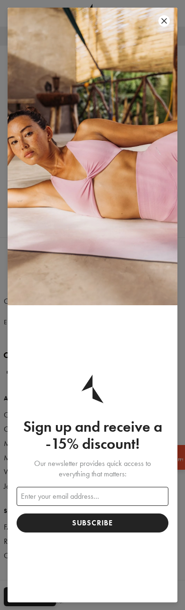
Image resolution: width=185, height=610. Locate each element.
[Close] (164, 21)
